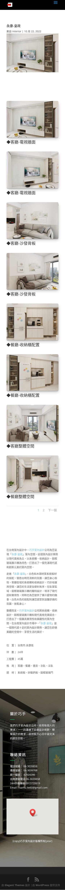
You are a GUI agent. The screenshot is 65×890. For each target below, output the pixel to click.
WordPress (42, 885)
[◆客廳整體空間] (32, 441)
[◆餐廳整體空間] (32, 492)
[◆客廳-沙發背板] (32, 238)
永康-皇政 (17, 554)
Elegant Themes (14, 885)
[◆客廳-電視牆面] (32, 137)
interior (16, 31)
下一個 (52, 510)
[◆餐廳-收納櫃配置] (32, 340)
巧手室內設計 (36, 550)
